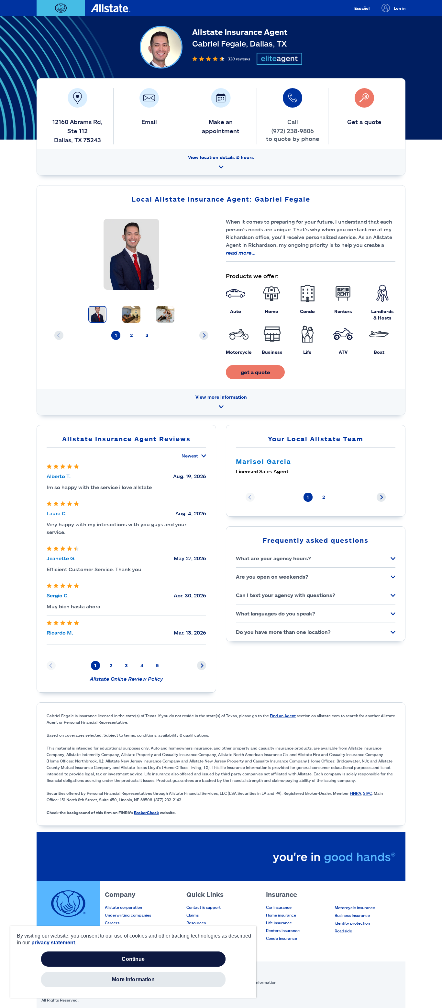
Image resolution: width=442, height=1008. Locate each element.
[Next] (203, 335)
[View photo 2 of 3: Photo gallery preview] (131, 314)
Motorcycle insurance (355, 907)
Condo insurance (281, 938)
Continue (133, 959)
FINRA (355, 793)
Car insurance (279, 907)
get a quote (255, 372)
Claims (192, 915)
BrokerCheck (146, 812)
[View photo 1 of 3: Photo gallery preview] (97, 314)
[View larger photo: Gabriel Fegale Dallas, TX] (131, 254)
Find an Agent (283, 715)
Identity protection (352, 923)
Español (362, 8)
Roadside (343, 931)
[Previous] (58, 335)
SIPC (367, 793)
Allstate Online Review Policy (126, 679)
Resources (196, 922)
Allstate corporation (123, 907)
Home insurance (281, 915)
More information (133, 979)
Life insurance (279, 922)
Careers (112, 922)
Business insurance (352, 915)
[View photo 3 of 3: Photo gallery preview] (165, 314)
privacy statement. (53, 942)
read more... (241, 252)
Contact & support (203, 907)
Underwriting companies (128, 915)
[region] (133, 962)
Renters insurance (283, 930)
